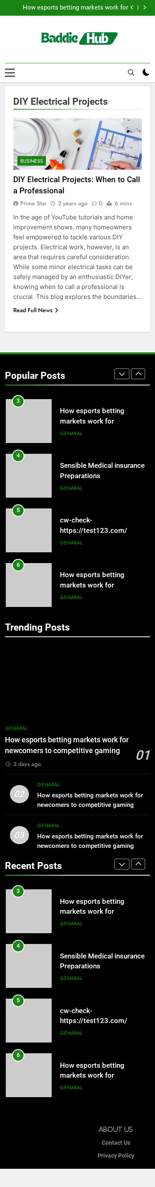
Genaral (71, 433)
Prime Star (33, 203)
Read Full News (32, 310)
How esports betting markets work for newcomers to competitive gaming (75, 8)
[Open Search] (131, 72)
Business (31, 161)
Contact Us (116, 1142)
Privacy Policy (116, 1155)
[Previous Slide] (132, 7)
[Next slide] (144, 7)
